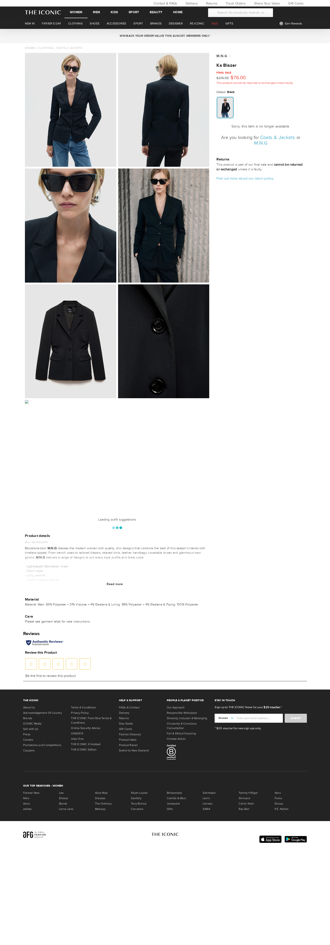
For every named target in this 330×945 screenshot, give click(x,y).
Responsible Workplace (182, 712)
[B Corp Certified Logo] (189, 753)
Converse (137, 809)
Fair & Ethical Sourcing (181, 733)
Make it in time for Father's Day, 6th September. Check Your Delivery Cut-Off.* (165, 36)
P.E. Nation (281, 809)
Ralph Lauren (139, 792)
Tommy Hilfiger (248, 792)
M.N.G (221, 56)
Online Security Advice (85, 728)
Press (26, 734)
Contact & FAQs (164, 3)
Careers (28, 739)
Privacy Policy (80, 712)
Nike (26, 798)
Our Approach (176, 707)
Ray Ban (244, 809)
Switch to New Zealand (134, 750)
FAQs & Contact (129, 707)
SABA (206, 809)
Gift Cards (295, 3)
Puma (278, 798)
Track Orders (235, 3)
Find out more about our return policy (244, 178)
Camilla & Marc (176, 798)
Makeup (100, 809)
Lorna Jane (66, 809)
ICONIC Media (32, 723)
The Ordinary (103, 803)
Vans (278, 792)
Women (76, 12)
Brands (27, 718)
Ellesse (63, 798)
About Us (29, 707)
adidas (27, 809)
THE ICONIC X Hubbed (85, 744)
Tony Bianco (138, 803)
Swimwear (209, 792)
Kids (114, 12)
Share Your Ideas (266, 3)
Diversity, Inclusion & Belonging (187, 718)
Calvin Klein (246, 803)
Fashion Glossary (130, 734)
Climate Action (176, 738)
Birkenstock (174, 792)
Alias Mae (101, 792)
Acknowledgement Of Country (42, 712)
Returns (211, 3)
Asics (26, 803)
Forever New (31, 792)
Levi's (206, 798)
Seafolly (136, 798)
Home (178, 12)
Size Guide (126, 723)
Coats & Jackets (69, 48)
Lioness (208, 803)
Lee (61, 792)
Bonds (63, 803)
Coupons (29, 750)
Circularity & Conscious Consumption (182, 726)
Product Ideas (128, 739)
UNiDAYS (77, 733)
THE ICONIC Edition (84, 749)
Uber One (77, 738)
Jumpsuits (173, 803)
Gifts (170, 809)
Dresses (100, 798)
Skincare (244, 798)
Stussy (279, 803)
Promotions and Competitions (42, 745)
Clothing (45, 48)
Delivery (191, 3)
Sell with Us (30, 729)
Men (96, 12)
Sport (134, 12)
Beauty (156, 12)
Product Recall (128, 745)
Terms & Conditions (83, 707)
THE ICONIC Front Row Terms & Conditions (91, 720)
